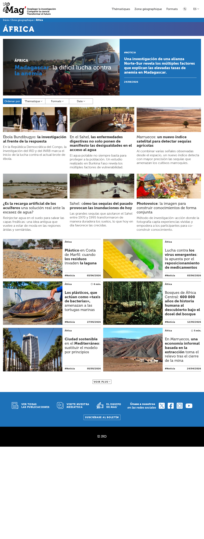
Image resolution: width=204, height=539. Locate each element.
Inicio (6, 20)
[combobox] (196, 9)
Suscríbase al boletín (102, 417)
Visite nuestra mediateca (78, 406)
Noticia (131, 52)
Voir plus (101, 381)
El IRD (102, 436)
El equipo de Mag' (113, 406)
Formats (172, 9)
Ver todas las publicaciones (35, 406)
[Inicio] (29, 9)
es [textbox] (195, 9)
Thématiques (121, 9)
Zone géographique (148, 9)
